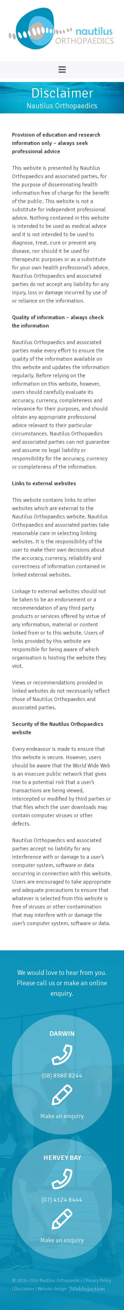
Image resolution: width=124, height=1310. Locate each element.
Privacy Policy (98, 1280)
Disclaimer (24, 1289)
